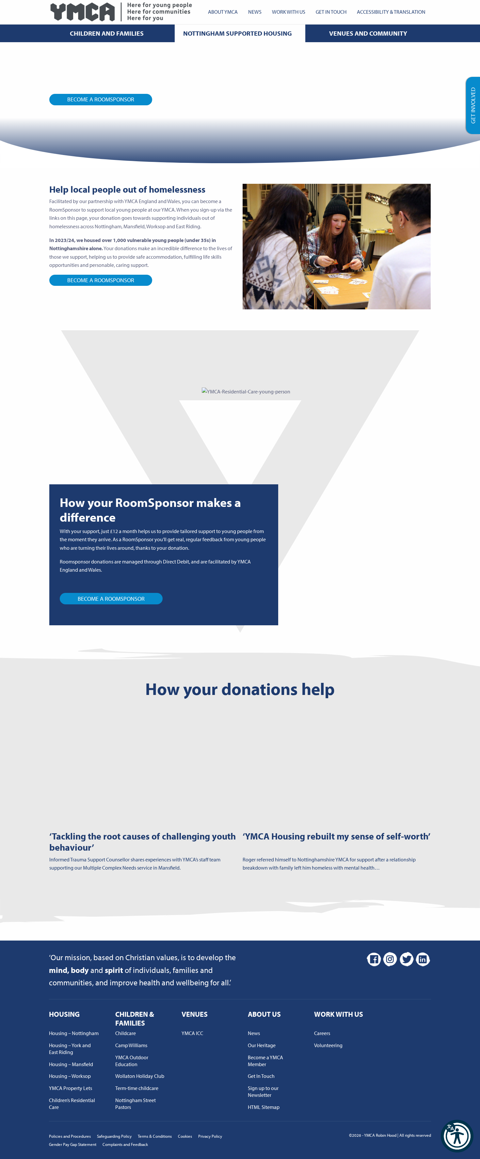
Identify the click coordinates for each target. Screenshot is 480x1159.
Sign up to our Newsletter (263, 1091)
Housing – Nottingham (74, 1033)
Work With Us (288, 12)
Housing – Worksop (70, 1076)
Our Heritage (262, 1045)
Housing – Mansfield (71, 1064)
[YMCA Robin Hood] (121, 11)
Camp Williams (131, 1045)
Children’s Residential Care (72, 1103)
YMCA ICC (192, 1033)
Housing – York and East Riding (70, 1048)
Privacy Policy (210, 1136)
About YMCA (223, 12)
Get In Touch (331, 12)
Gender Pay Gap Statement (72, 1144)
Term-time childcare (136, 1088)
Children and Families (107, 33)
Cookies (185, 1136)
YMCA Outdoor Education (131, 1060)
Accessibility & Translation (391, 12)
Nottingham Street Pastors (135, 1103)
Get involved (473, 105)
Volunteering (328, 1045)
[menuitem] (223, 12)
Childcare (125, 1033)
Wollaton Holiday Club (139, 1076)
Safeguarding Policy (114, 1136)
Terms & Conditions (155, 1136)
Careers (322, 1033)
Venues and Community (368, 33)
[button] (457, 1136)
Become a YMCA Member (265, 1060)
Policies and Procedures (70, 1136)
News (255, 12)
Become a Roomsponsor (100, 99)
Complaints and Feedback (125, 1144)
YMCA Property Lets (70, 1088)
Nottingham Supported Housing (237, 33)
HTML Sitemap (264, 1107)
